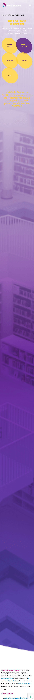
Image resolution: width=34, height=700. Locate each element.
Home (3, 15)
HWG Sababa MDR (24, 683)
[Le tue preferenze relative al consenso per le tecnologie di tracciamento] (31, 697)
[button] (30, 5)
